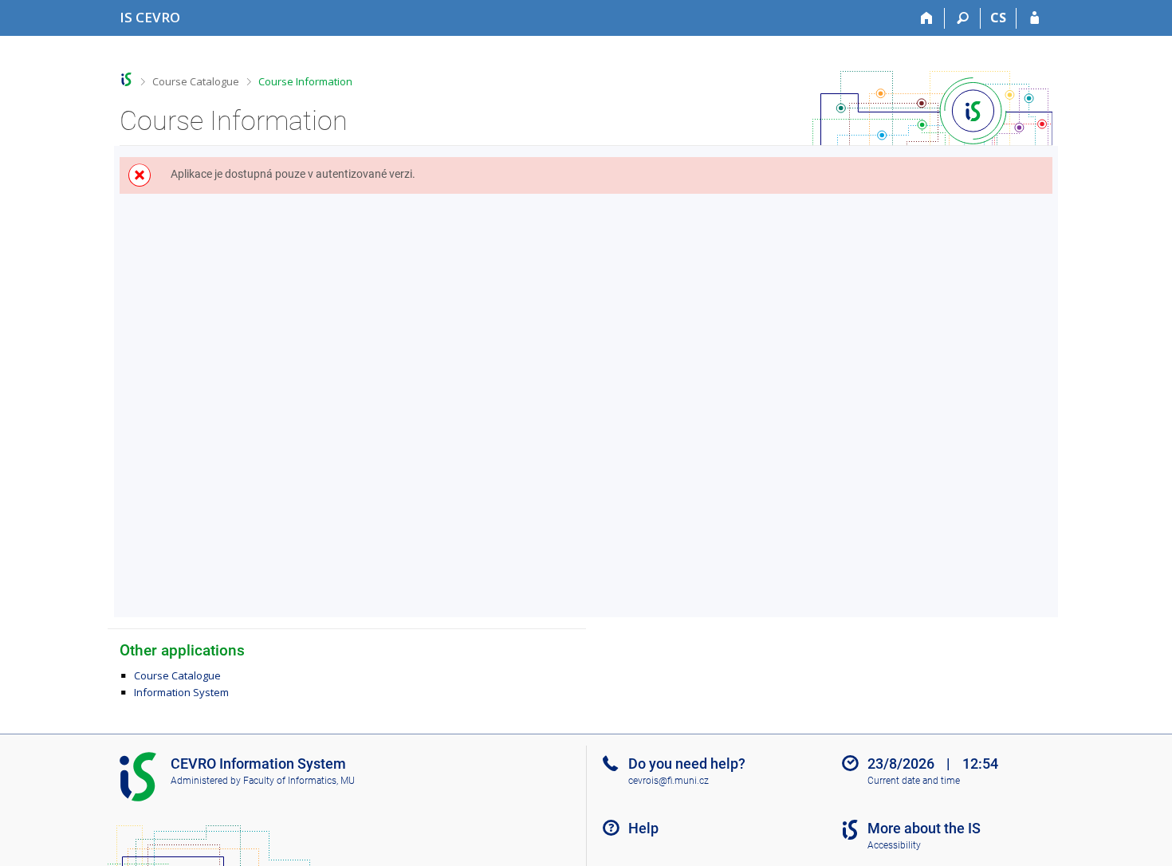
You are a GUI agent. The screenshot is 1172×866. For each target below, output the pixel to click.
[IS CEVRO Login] (1034, 18)
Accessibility (894, 845)
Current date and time (913, 780)
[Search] (963, 18)
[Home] (927, 18)
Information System (181, 692)
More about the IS (924, 828)
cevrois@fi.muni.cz (668, 780)
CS (998, 17)
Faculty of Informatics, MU (299, 780)
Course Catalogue (195, 81)
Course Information (305, 81)
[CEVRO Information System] (126, 79)
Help (643, 828)
